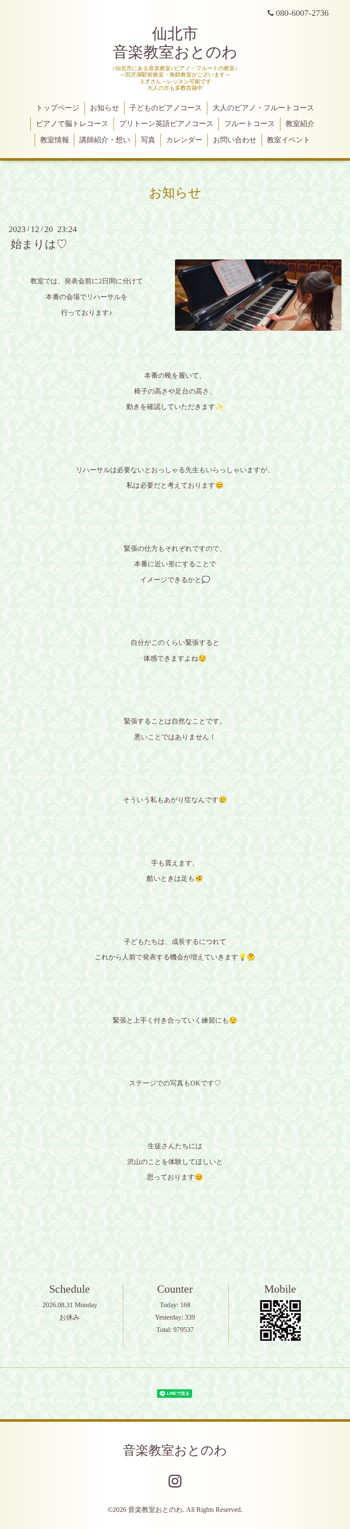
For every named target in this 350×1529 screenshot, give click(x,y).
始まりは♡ (39, 244)
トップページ (57, 108)
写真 (148, 140)
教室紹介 (300, 124)
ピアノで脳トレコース (72, 124)
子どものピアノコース (165, 108)
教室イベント (288, 140)
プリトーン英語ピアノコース (166, 124)
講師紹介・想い (104, 140)
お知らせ (104, 108)
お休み (69, 1317)
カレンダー (184, 140)
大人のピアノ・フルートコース (263, 108)
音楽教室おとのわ (175, 1450)
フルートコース (249, 124)
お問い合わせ (235, 140)
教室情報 (54, 140)
